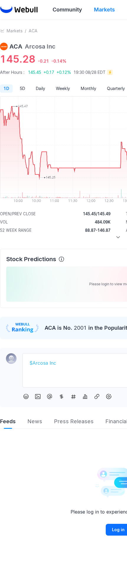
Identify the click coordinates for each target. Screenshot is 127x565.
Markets (14, 30)
